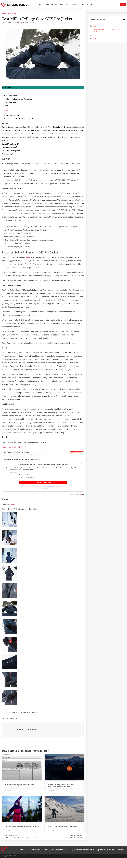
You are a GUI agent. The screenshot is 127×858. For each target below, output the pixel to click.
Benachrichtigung (78, 452)
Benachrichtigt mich (43, 482)
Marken (54, 5)
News (41, 5)
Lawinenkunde (64, 5)
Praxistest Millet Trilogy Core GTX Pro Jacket (106, 30)
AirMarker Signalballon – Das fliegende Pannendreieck (61, 785)
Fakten (94, 26)
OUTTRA (63, 486)
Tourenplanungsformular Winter (19, 784)
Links (94, 38)
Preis (94, 35)
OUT (82, 494)
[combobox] (107, 4)
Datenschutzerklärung (51, 486)
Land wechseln (13, 456)
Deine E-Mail (23, 474)
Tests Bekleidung (9, 14)
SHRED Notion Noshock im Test (62, 826)
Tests (47, 5)
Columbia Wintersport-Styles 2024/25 (22, 826)
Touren (75, 5)
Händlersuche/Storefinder (13, 447)
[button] (124, 19)
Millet (28, 257)
